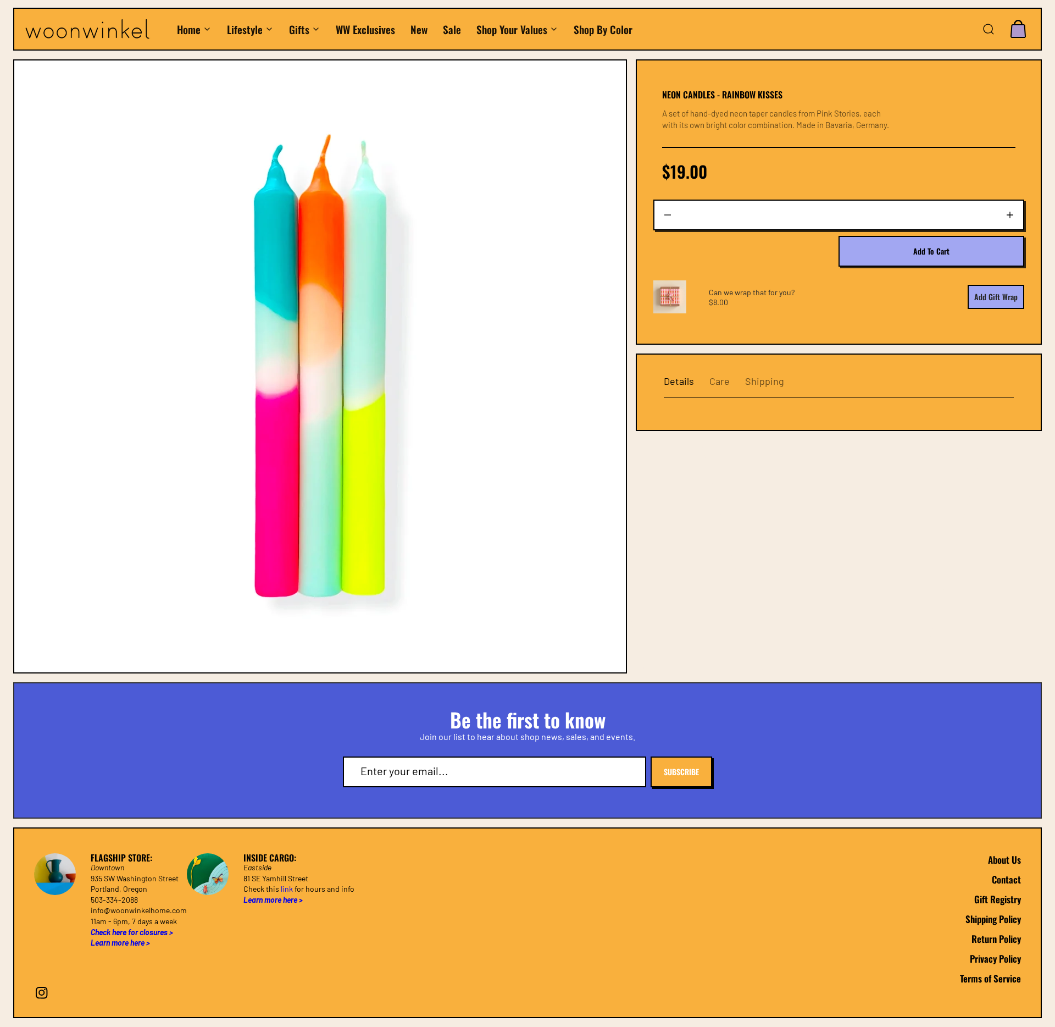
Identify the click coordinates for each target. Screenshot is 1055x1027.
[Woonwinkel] (95, 29)
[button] (988, 29)
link (287, 888)
